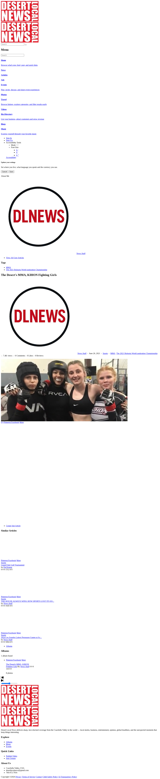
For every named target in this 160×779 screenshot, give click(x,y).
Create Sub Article (13, 526)
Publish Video (11, 756)
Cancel (4, 172)
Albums (9, 646)
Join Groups (11, 758)
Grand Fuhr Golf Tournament (12, 565)
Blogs (8, 744)
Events (8, 746)
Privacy (19, 777)
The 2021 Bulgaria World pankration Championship (26, 270)
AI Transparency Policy (67, 777)
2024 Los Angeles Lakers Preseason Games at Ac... (21, 637)
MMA (8, 267)
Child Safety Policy (50, 777)
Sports (105, 353)
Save (11, 172)
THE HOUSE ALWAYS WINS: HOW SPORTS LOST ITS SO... (27, 601)
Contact (39, 777)
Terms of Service (28, 777)
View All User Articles (15, 258)
